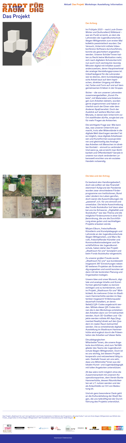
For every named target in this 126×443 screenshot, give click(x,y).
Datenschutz (67, 438)
